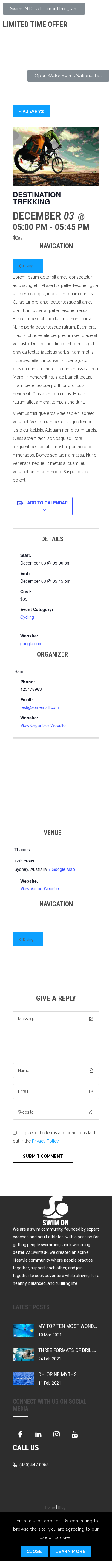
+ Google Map (61, 869)
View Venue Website (39, 888)
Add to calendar (47, 503)
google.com (31, 643)
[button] (44, 9)
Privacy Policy (45, 1141)
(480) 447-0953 (34, 1464)
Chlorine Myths (57, 1374)
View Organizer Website (43, 725)
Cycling (27, 617)
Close (34, 1551)
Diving (27, 265)
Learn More (70, 1551)
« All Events (31, 111)
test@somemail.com (39, 707)
